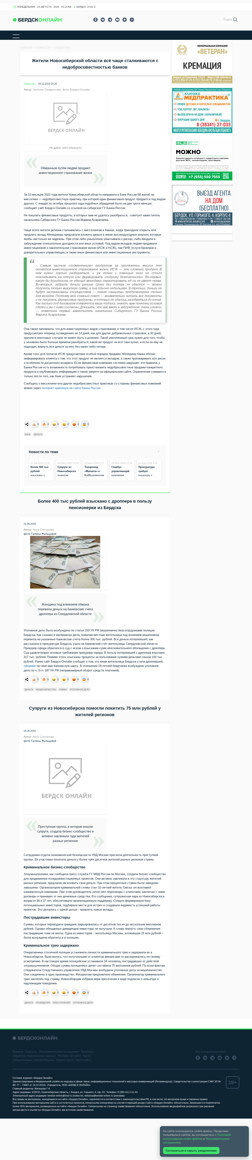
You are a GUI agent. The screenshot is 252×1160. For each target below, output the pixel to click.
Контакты (31, 1051)
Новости (18, 1051)
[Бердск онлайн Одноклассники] (95, 20)
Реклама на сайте (69, 1055)
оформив (30, 665)
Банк (27, 434)
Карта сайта (83, 1059)
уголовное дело (80, 689)
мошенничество (46, 689)
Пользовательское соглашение (59, 1051)
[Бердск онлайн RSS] (132, 20)
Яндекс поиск (64, 1059)
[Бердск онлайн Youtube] (117, 20)
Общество (29, 83)
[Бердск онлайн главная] (35, 1038)
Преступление (61, 1002)
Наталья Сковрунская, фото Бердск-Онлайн (61, 89)
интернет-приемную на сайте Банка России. (71, 388)
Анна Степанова (43, 529)
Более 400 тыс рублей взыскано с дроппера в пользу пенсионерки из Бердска (41, 479)
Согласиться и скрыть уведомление (191, 1150)
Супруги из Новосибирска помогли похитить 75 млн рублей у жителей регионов (68, 479)
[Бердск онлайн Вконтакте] (103, 20)
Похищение (43, 1002)
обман (63, 689)
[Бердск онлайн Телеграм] (110, 20)
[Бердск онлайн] (37, 20)
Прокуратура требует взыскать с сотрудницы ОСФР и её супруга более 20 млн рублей (149, 479)
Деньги (38, 434)
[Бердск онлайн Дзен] (124, 20)
